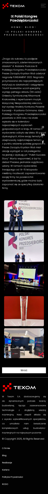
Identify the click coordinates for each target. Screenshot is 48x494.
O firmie (6, 448)
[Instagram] (42, 127)
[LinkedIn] (42, 134)
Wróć (24, 370)
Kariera (5, 469)
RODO (5, 484)
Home (16, 27)
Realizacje (7, 462)
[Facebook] (42, 142)
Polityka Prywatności (12, 477)
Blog (30, 27)
